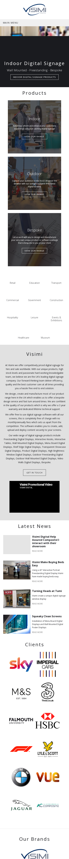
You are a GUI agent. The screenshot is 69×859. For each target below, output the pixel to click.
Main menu (10, 22)
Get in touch (34, 472)
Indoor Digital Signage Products (34, 77)
